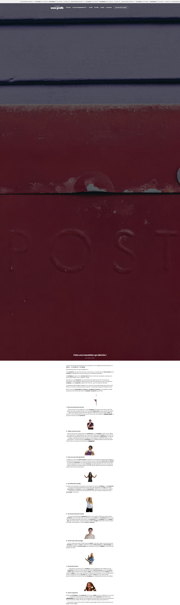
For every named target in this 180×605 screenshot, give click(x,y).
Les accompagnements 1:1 (79, 7)
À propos (68, 7)
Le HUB (90, 7)
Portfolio (96, 7)
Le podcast (109, 7)
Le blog (102, 7)
